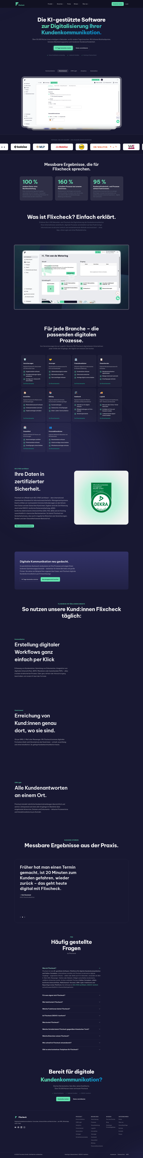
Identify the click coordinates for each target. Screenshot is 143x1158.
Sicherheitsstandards (82, 1137)
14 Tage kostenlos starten (29, 579)
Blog (107, 1122)
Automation (79, 1131)
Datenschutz (121, 1154)
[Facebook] (18, 1127)
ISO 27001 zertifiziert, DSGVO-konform (85, 985)
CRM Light (79, 1122)
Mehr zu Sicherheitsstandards (24, 526)
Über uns (85, 4)
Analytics (78, 1125)
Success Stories (110, 1119)
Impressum (113, 1154)
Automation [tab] (94, 71)
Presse (120, 1134)
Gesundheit (94, 1140)
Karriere (121, 1128)
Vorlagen (78, 1134)
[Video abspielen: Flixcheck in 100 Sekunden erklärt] (71, 277)
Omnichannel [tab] (63, 71)
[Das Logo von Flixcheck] (20, 4)
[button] (20, 917)
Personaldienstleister (97, 1146)
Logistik (93, 1128)
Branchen (60, 4)
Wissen (76, 4)
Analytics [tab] (83, 71)
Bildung (93, 1143)
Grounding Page (123, 1125)
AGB (127, 1154)
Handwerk (94, 1137)
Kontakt (121, 1131)
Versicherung (94, 1119)
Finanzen (93, 1122)
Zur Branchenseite (28, 383)
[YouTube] (15, 1127)
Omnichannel (79, 1128)
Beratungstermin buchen (50, 579)
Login (126, 4)
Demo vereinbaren (82, 48)
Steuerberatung (95, 1125)
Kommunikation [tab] (50, 71)
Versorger (93, 1134)
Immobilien (94, 1131)
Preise (69, 4)
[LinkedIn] (21, 1127)
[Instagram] (24, 1127)
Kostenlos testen (117, 4)
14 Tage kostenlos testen (63, 48)
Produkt (50, 4)
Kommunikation (80, 1119)
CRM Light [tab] (74, 71)
